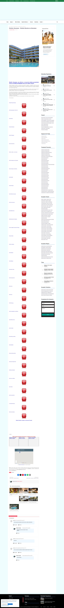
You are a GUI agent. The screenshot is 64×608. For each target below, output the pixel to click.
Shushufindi (48, 216)
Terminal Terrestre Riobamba (47, 85)
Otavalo (42, 207)
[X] (57, 0)
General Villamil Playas (49, 246)
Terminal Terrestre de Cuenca (44, 176)
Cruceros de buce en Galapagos (45, 121)
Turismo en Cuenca (43, 227)
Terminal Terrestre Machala (44, 164)
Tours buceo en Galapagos (44, 129)
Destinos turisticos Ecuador (44, 125)
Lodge (47, 203)
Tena (48, 220)
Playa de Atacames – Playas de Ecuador (47, 47)
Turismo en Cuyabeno (49, 227)
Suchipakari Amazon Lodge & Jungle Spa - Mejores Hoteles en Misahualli (48, 105)
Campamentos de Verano (33, 599)
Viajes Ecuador (48, 238)
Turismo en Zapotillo (43, 238)
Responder (15, 543)
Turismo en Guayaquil (44, 231)
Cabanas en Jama (27, 598)
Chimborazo (44, 199)
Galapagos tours (49, 292)
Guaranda (47, 200)
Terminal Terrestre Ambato (49, 156)
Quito (51, 211)
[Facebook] (56, 0)
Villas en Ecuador (43, 239)
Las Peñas (46, 247)
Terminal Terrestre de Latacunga (45, 180)
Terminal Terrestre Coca (44, 159)
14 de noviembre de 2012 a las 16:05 (27, 555)
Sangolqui (42, 215)
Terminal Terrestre (43, 156)
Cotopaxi (48, 199)
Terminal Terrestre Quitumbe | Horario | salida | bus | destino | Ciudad (47, 95)
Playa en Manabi (48, 251)
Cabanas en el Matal (27, 599)
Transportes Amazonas (44, 191)
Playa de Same (48, 250)
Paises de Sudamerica (44, 137)
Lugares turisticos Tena (44, 204)
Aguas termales (43, 117)
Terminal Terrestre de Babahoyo (45, 172)
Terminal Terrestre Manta (51, 164)
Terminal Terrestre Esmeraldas (45, 160)
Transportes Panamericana (50, 191)
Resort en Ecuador (51, 212)
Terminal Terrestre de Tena (44, 188)
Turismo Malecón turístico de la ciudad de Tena (48, 281)
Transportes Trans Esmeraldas (50, 192)
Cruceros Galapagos (43, 120)
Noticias (26, 604)
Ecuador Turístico (19, 481)
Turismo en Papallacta (49, 235)
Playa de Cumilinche (43, 250)
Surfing (42, 220)
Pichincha (42, 211)
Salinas (49, 254)
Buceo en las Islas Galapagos (49, 117)
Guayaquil (49, 200)
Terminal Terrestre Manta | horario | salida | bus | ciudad (48, 110)
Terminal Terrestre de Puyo (44, 187)
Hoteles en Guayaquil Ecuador (24, 502)
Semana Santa (46, 215)
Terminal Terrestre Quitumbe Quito (45, 168)
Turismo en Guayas (49, 231)
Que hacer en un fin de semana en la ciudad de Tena (49, 277)
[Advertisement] (32, 11)
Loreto (49, 203)
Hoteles (12, 26)
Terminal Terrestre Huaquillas (44, 163)
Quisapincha (48, 211)
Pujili (44, 211)
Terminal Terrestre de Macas (44, 183)
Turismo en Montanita (44, 235)
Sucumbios (52, 219)
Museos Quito (51, 204)
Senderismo (49, 215)
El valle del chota (43, 200)
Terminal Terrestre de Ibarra (44, 179)
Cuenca (42, 124)
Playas (51, 251)
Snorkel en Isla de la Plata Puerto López (46, 219)
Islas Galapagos (48, 128)
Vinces (47, 239)
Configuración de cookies (5, 605)
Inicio (9, 26)
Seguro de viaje (43, 138)
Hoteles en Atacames (21, 464)
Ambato (42, 199)
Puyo (46, 211)
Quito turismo (43, 212)
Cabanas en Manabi (31, 598)
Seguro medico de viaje (44, 142)
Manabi (48, 204)
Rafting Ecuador (47, 212)
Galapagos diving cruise (44, 292)
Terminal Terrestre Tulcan (44, 171)
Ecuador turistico (43, 128)
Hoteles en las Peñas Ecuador (14, 510)
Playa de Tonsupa (43, 251)
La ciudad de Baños (43, 203)
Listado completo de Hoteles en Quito (14, 494)
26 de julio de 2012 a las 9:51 (20, 538)
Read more (45, 54)
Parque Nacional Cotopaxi (44, 208)
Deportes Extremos (45, 124)
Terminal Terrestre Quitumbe (44, 167)
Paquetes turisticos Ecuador (46, 207)
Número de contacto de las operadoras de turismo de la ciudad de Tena (48, 274)
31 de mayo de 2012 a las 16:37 (20, 520)
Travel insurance (44, 143)
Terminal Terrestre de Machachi (45, 184)
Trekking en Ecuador (48, 258)
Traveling (49, 223)
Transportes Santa (43, 192)
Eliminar (18, 533)
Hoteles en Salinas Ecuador (32, 502)
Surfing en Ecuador (45, 220)
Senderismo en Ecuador (44, 216)
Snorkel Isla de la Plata (44, 255)
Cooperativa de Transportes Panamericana (46, 152)
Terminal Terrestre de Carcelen (45, 175)
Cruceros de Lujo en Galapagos (50, 120)
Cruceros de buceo (51, 121)
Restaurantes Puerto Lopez (44, 254)
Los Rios (51, 203)
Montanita (49, 247)
